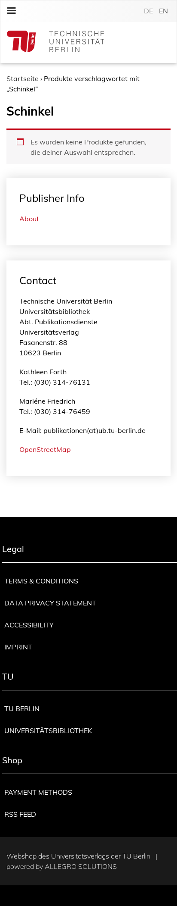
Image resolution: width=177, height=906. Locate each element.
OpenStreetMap (45, 449)
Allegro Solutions (81, 866)
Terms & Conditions (41, 581)
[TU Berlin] (55, 42)
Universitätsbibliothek (48, 730)
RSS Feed (20, 814)
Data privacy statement (50, 603)
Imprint (18, 647)
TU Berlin (22, 708)
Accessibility (29, 625)
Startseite (22, 78)
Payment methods (38, 792)
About (29, 218)
